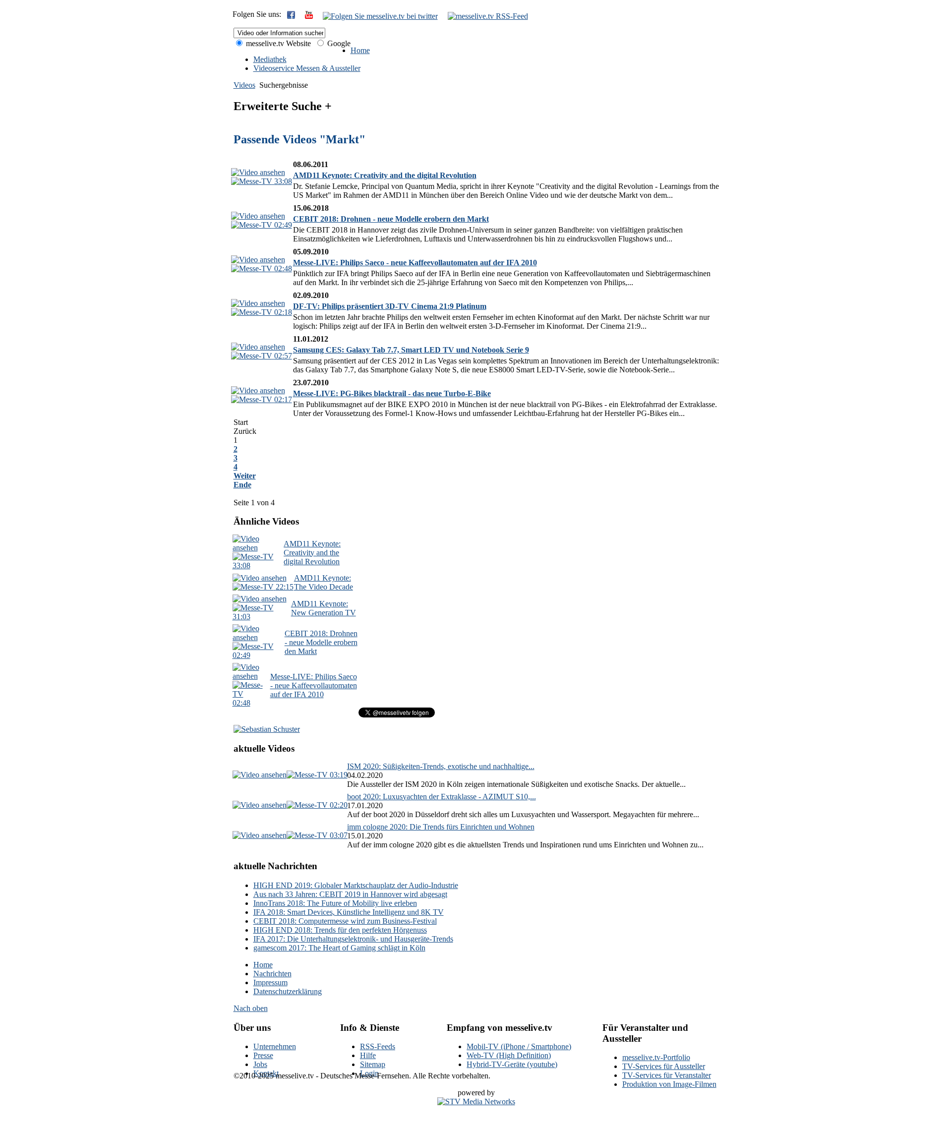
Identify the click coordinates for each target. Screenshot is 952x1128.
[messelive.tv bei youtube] (309, 16)
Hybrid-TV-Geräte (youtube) (512, 1064)
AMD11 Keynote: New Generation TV (323, 608)
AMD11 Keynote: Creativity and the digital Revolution (384, 175)
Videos (244, 85)
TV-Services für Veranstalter (666, 1075)
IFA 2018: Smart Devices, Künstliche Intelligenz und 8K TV (348, 912)
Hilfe (368, 1055)
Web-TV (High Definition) (509, 1055)
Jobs (260, 1064)
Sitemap (372, 1064)
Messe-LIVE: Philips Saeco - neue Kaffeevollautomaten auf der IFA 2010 (415, 262)
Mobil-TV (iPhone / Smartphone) (519, 1046)
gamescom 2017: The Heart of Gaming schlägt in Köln (339, 948)
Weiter (245, 476)
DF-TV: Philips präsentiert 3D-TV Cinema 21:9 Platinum (389, 306)
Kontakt (266, 1073)
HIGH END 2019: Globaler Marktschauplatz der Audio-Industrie (355, 885)
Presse (263, 1055)
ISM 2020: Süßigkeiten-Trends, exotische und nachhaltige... (441, 766)
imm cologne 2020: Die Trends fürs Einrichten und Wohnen (441, 827)
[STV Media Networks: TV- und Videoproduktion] (476, 1101)
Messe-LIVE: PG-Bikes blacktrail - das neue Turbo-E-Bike (392, 393)
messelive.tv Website (277, 43)
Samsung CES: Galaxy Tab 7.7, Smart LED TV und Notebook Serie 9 (411, 350)
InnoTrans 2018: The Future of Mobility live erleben (335, 903)
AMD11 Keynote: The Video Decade (323, 582)
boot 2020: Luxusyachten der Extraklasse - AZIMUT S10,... (441, 796)
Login (369, 1073)
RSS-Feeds (377, 1046)
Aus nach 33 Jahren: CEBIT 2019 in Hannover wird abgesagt (350, 894)
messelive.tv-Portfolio (656, 1057)
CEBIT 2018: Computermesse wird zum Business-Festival (345, 921)
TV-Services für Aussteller (663, 1066)
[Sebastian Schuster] (267, 729)
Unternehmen (274, 1046)
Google (338, 43)
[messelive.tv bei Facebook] (291, 16)
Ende (242, 484)
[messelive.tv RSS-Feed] (488, 16)
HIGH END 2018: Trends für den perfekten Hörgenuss (340, 930)
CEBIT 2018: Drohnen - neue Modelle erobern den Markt (391, 219)
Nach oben (251, 1008)
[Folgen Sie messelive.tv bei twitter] (380, 16)
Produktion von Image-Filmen (669, 1084)
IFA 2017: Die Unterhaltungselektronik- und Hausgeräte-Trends (353, 939)
